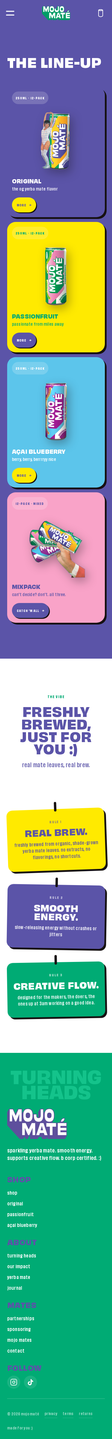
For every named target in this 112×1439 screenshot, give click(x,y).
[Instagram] (13, 1382)
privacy (51, 1413)
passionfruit (20, 1214)
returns (86, 1413)
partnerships (20, 1318)
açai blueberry (22, 1225)
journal (14, 1287)
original (15, 1203)
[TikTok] (30, 1382)
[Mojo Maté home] (56, 13)
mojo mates (19, 1339)
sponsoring (19, 1329)
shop (12, 1192)
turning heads (21, 1255)
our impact (18, 1266)
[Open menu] (10, 13)
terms (68, 1413)
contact (15, 1350)
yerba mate (18, 1277)
